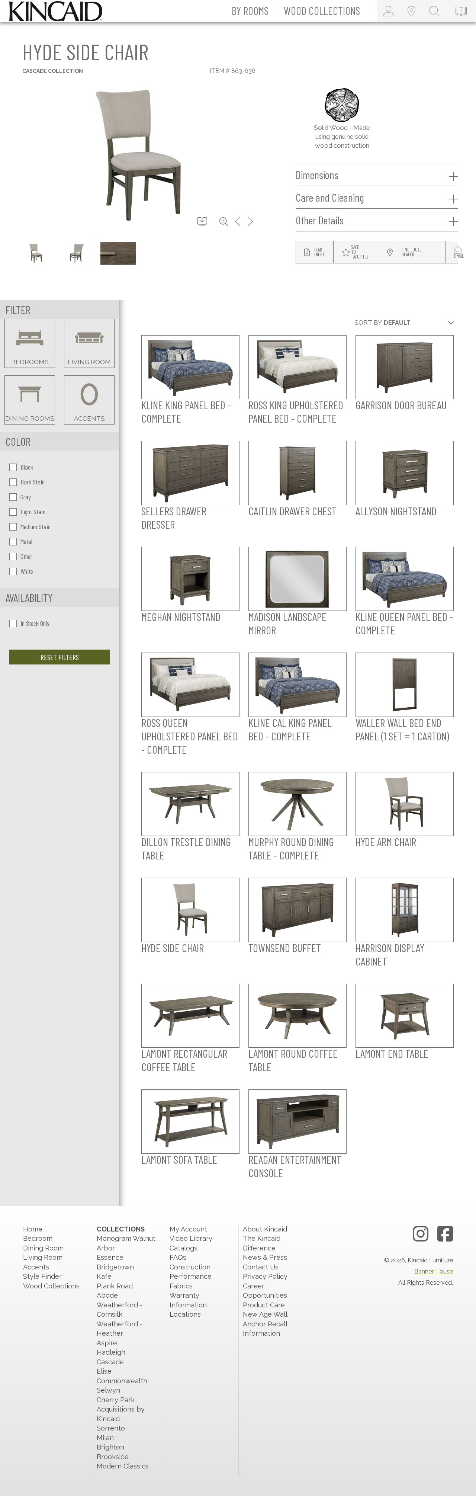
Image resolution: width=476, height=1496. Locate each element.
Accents (36, 1267)
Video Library (191, 1238)
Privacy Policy (265, 1276)
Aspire (107, 1343)
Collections (121, 1229)
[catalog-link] (461, 11)
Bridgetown (115, 1267)
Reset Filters (60, 657)
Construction (190, 1267)
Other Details (320, 220)
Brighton (110, 1447)
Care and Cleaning (330, 197)
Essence (110, 1257)
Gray (25, 496)
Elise (104, 1371)
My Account (188, 1229)
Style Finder (42, 1276)
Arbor (106, 1248)
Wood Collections (51, 1286)
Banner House (433, 1271)
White (26, 571)
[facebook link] (445, 1234)
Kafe (104, 1276)
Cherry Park (116, 1400)
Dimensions (317, 174)
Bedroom (37, 1238)
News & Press (265, 1257)
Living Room (42, 1257)
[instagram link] (420, 1234)
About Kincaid (265, 1229)
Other (26, 556)
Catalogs (183, 1248)
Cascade (110, 1362)
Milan (105, 1438)
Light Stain (32, 511)
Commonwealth (122, 1381)
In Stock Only (34, 623)
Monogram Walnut (126, 1238)
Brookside (113, 1457)
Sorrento (111, 1428)
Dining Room (43, 1248)
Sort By (368, 322)
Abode (107, 1295)
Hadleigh (111, 1352)
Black (26, 467)
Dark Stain (32, 481)
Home (32, 1229)
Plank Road (115, 1286)
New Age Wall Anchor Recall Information (265, 1323)
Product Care (264, 1305)
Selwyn (108, 1390)
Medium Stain (35, 526)
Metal (26, 541)
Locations (185, 1314)
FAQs (178, 1257)
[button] (250, 11)
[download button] (202, 222)
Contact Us (261, 1267)
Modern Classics (123, 1466)
